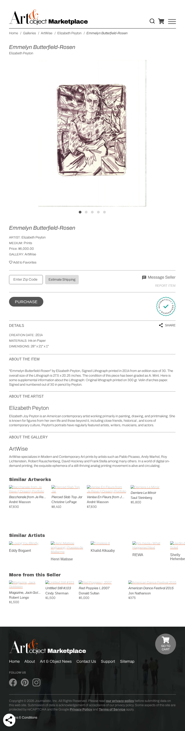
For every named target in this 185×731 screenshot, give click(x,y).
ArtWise (30, 254)
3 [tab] (92, 212)
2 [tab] (86, 212)
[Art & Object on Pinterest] (25, 682)
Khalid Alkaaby (103, 550)
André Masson (20, 502)
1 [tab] (80, 212)
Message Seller (161, 277)
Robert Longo (19, 597)
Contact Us (86, 661)
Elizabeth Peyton (33, 237)
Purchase (26, 302)
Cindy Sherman (56, 593)
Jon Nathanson (139, 593)
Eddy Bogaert (20, 550)
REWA (137, 555)
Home (14, 661)
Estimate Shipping (62, 279)
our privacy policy (120, 701)
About (29, 661)
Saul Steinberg (141, 498)
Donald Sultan (89, 593)
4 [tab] (98, 212)
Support (108, 661)
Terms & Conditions (23, 717)
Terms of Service (112, 709)
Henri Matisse (62, 559)
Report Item (165, 285)
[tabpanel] (92, 133)
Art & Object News (56, 661)
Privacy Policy (81, 709)
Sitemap (127, 661)
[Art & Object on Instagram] (36, 682)
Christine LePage (64, 502)
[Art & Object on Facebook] (13, 682)
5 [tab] (104, 212)
